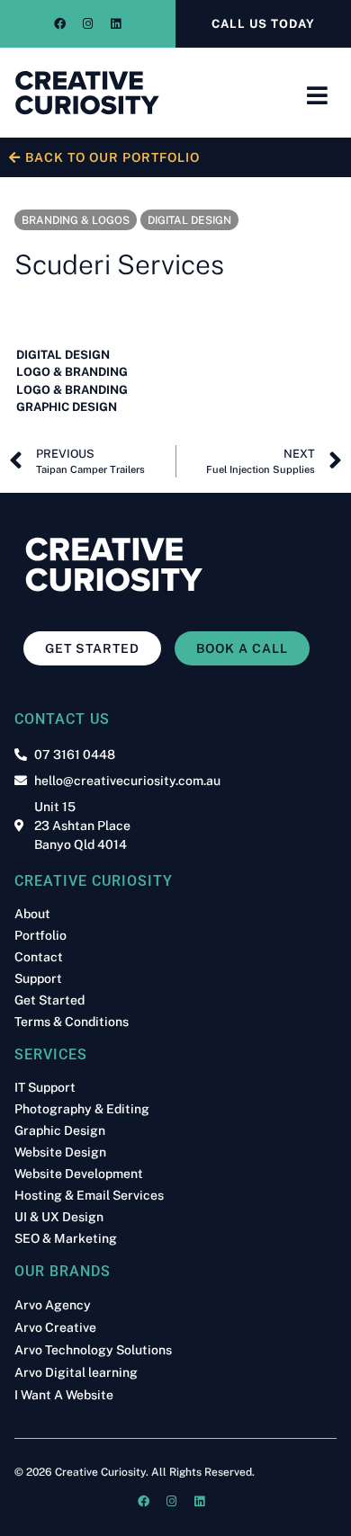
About (32, 913)
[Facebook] (60, 24)
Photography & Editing (81, 1109)
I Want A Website (63, 1395)
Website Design (60, 1152)
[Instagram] (88, 24)
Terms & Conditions (71, 1021)
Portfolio (40, 935)
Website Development (78, 1173)
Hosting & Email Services (89, 1195)
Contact (38, 957)
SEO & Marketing (65, 1238)
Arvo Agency (52, 1305)
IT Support (45, 1087)
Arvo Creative (55, 1328)
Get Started (49, 1000)
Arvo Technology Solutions (93, 1350)
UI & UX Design (59, 1216)
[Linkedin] (116, 24)
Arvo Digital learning (76, 1373)
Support (38, 978)
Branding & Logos (76, 220)
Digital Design (189, 220)
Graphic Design (59, 1130)
